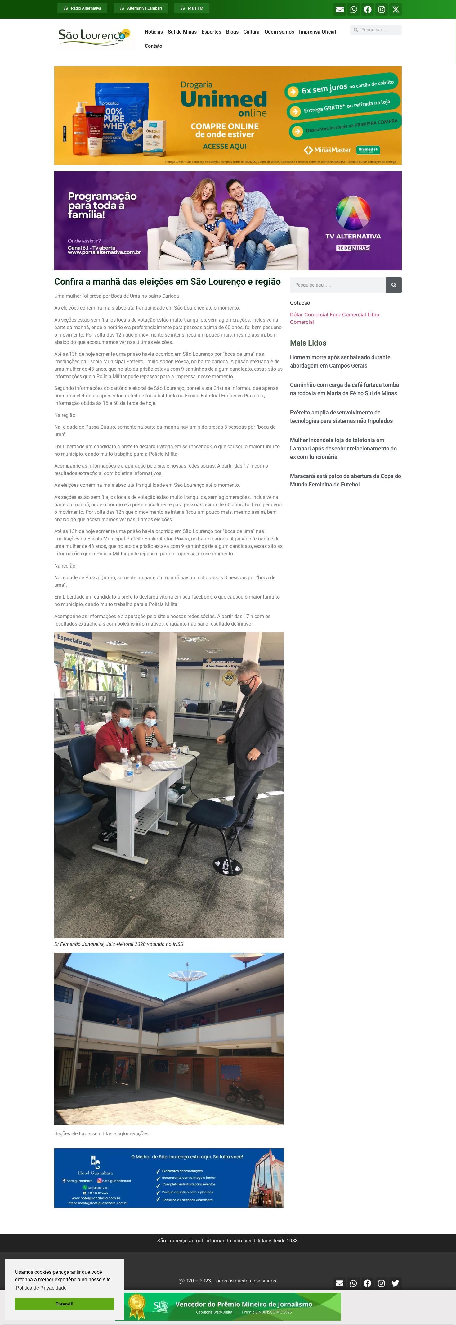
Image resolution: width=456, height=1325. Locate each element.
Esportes (211, 32)
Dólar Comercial (309, 314)
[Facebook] (367, 9)
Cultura (252, 32)
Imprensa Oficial (317, 32)
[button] (228, 115)
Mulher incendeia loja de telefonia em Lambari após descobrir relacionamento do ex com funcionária (343, 448)
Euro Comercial (348, 314)
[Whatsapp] (353, 9)
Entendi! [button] (65, 1303)
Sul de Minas (182, 32)
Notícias (154, 32)
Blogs (232, 32)
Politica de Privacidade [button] (41, 1288)
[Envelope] (339, 9)
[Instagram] (381, 9)
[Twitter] (395, 1283)
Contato (153, 46)
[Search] (394, 285)
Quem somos (279, 32)
